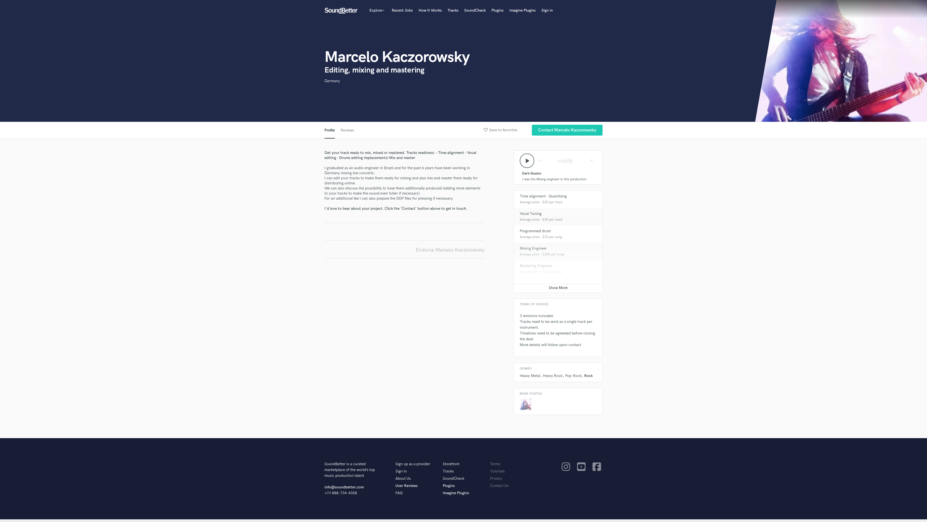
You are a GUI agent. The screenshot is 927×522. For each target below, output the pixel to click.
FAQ (399, 493)
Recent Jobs (402, 10)
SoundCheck (475, 10)
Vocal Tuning (530, 213)
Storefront (451, 464)
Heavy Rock (552, 376)
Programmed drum (535, 231)
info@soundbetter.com (344, 487)
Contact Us (499, 486)
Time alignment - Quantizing (543, 196)
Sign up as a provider (412, 464)
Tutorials (497, 471)
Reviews (347, 130)
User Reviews (406, 486)
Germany (332, 81)
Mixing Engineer (533, 248)
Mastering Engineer (536, 266)
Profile (329, 130)
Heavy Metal (530, 376)
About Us (403, 478)
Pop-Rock (573, 376)
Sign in (547, 10)
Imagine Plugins (522, 10)
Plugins (498, 10)
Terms (495, 464)
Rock (588, 376)
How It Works (430, 10)
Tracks (453, 10)
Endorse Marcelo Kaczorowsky (450, 250)
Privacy (496, 478)
